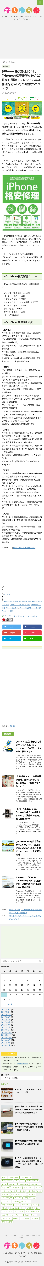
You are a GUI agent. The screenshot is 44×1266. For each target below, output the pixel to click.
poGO (4, 1184)
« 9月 (10, 1004)
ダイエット (6, 1201)
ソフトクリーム (29, 1198)
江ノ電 (35, 1205)
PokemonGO (23, 1184)
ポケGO (16, 1201)
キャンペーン (28, 1188)
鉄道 (27, 1235)
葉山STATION (7, 1211)
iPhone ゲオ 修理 (25, 601)
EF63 (4, 1177)
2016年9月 (6, 1040)
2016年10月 (6, 1038)
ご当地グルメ (16, 1188)
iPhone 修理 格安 (12, 608)
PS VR (13, 1235)
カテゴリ (5, 1075)
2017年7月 (6, 1015)
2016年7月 (6, 1045)
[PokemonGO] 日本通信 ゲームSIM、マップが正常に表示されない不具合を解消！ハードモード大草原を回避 (28, 848)
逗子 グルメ (25, 1218)
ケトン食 (5, 1194)
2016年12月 (6, 1033)
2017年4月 (6, 1022)
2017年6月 (6, 1017)
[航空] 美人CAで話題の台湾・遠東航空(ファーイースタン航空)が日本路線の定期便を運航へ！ (28, 1109)
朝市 (7, 1235)
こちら (14, 1060)
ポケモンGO (25, 1201)
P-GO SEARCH (32, 1181)
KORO (12, 726)
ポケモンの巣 (7, 1205)
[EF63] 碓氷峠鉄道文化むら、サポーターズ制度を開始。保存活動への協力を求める (29, 1126)
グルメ (21, 1235)
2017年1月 (6, 1030)
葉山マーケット (30, 1215)
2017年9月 (6, 1009)
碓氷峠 (4, 1208)
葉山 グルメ (19, 1211)
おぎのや (5, 1188)
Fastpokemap (7, 1181)
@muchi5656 (22, 1063)
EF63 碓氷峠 (13, 1177)
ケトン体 (21, 1191)
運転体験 (35, 1218)
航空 (33, 1235)
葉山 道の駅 (6, 1218)
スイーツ (18, 1198)
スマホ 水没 (8, 611)
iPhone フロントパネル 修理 (20, 605)
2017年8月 (6, 1012)
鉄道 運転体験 (7, 1222)
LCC (22, 1181)
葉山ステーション (32, 1211)
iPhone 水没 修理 (25, 608)
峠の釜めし (26, 1205)
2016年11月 (6, 1035)
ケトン (38, 1188)
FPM (16, 1181)
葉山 (37, 1208)
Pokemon (12, 1184)
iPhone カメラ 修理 (11, 601)
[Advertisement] (22, 40)
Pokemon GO (35, 1184)
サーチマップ (7, 1198)
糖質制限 (30, 1208)
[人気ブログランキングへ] (7, 620)
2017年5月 (6, 1020)
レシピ (17, 1205)
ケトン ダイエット (9, 1191)
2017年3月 (6, 1025)
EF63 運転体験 (26, 1177)
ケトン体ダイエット (34, 1191)
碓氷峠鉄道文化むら (17, 1208)
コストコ (31, 1194)
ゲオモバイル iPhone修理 (24, 548)
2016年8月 (6, 1043)
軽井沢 (15, 1218)
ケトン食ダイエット (18, 1194)
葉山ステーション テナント (12, 1215)
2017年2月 (6, 1027)
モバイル (7, 594)
